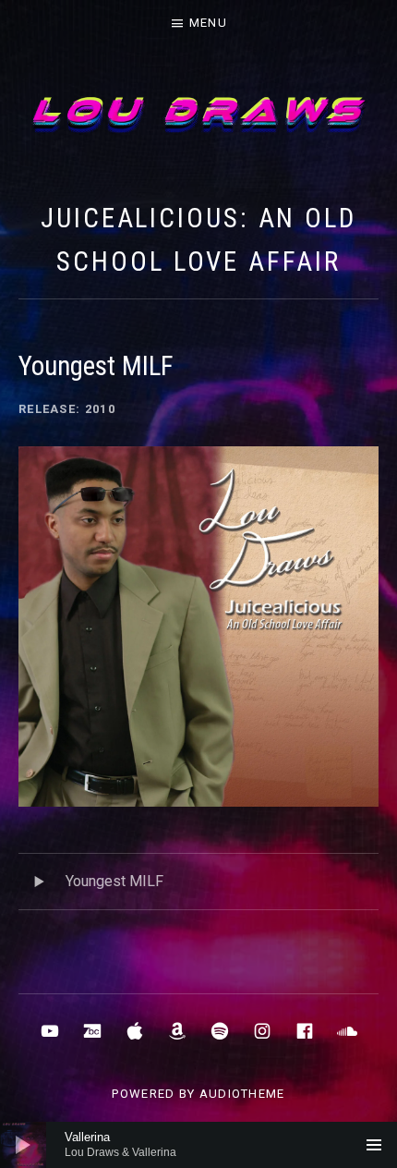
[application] (198, 1145)
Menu (208, 23)
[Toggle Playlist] (374, 1145)
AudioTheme (242, 1094)
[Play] (23, 1145)
